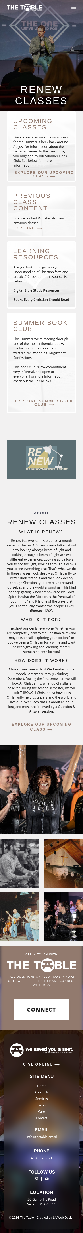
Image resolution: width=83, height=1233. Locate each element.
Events (41, 1105)
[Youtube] (47, 1179)
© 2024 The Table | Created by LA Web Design (41, 1217)
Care (41, 1111)
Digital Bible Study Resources (36, 290)
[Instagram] (36, 1179)
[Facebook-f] (41, 1179)
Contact (41, 1118)
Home (41, 1085)
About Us (42, 1092)
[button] (44, 174)
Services (41, 1098)
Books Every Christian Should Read (41, 299)
